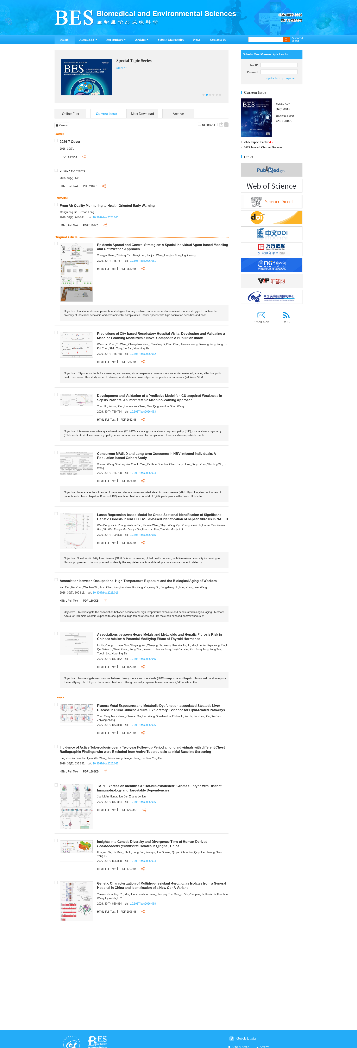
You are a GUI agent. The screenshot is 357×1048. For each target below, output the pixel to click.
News (196, 39)
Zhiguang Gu (151, 587)
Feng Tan (215, 649)
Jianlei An (103, 796)
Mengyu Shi (181, 894)
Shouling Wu (214, 464)
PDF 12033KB (129, 809)
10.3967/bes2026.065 (143, 534)
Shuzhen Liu (163, 716)
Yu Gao (76, 758)
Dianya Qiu (134, 529)
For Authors (114, 39)
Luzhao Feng (86, 212)
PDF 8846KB (69, 156)
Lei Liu (142, 796)
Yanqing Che (165, 894)
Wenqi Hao (170, 645)
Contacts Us (218, 39)
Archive (178, 114)
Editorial (61, 198)
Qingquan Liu (161, 406)
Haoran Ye (130, 406)
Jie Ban (127, 348)
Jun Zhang (130, 796)
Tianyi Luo (139, 255)
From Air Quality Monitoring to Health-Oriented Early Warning (107, 205)
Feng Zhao (136, 649)
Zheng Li (110, 645)
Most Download (142, 114)
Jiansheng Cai (201, 716)
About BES (86, 39)
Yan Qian (87, 758)
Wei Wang (201, 587)
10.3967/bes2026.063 (143, 411)
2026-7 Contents (72, 171)
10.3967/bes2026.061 (143, 260)
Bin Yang (137, 587)
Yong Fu (102, 856)
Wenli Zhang (120, 649)
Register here (272, 78)
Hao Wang (148, 716)
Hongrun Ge (104, 852)
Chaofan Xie (133, 716)
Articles (140, 39)
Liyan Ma (110, 898)
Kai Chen (102, 348)
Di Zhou (152, 464)
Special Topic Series (100, 60)
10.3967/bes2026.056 (143, 801)
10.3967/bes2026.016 (105, 592)
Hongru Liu (116, 796)
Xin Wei (108, 529)
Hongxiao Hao (150, 529)
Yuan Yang (103, 716)
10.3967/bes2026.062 (143, 353)
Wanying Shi (154, 645)
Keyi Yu (118, 894)
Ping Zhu (65, 758)
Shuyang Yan (138, 645)
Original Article (66, 237)
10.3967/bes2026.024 (143, 860)
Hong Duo (138, 852)
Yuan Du (102, 406)
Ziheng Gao (145, 406)
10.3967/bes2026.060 (105, 217)
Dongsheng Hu (169, 587)
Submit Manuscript (171, 39)
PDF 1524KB (128, 481)
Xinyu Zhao (199, 464)
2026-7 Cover (70, 141)
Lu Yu (100, 645)
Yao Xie (164, 529)
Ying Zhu (189, 649)
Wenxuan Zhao (106, 344)
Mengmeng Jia (68, 212)
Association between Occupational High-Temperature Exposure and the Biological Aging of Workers (138, 581)
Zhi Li (128, 852)
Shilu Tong (115, 348)
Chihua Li (177, 716)
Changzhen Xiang (138, 344)
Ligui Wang (188, 255)
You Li (188, 716)
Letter (59, 698)
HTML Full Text (69, 186)
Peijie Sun (123, 645)
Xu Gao (215, 716)
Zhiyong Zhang (106, 720)
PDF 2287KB (128, 361)
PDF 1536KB (128, 542)
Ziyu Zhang (182, 525)
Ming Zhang (186, 587)
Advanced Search (297, 39)
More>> (87, 67)
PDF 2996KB (128, 911)
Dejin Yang (213, 645)
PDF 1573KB (128, 666)
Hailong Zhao (213, 852)
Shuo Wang (177, 406)
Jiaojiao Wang (154, 255)
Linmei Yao (208, 525)
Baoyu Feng (184, 464)
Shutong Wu (122, 464)
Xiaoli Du (210, 894)
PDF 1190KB (91, 225)
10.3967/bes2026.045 (143, 658)
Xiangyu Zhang (106, 255)
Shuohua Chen (166, 464)
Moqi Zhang (118, 716)
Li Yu (120, 898)
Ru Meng (118, 852)
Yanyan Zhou (105, 894)
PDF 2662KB (128, 419)
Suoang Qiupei (171, 852)
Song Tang (202, 649)
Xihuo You (187, 852)
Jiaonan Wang (189, 344)
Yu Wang (121, 344)
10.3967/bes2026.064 (143, 472)
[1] (76, 272)
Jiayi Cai (177, 649)
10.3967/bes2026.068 (143, 903)
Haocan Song (163, 649)
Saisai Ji (107, 649)
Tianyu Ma (120, 529)
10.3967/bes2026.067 (105, 763)
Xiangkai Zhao (122, 587)
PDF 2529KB (128, 268)
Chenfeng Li (158, 344)
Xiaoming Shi (141, 348)
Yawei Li (149, 649)
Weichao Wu (90, 587)
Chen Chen (172, 344)
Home (64, 39)
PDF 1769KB (128, 869)
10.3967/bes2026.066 (143, 724)
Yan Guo (65, 587)
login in (290, 78)
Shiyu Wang (167, 525)
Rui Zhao (76, 587)
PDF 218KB (90, 186)
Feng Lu (221, 344)
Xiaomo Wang (105, 464)
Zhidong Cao (123, 255)
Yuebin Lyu (103, 653)
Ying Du (157, 758)
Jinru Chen (106, 587)
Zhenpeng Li (196, 894)
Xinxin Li (196, 525)
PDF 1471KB (128, 733)
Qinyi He (199, 852)
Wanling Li (184, 645)
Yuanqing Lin (153, 852)
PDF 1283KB (91, 771)
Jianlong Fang (207, 344)
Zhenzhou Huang (146, 894)
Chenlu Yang (138, 464)
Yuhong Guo (115, 406)
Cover (59, 134)
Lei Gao (146, 758)
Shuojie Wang (151, 525)
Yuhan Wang (115, 758)
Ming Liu (130, 894)
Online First (70, 114)
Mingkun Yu (199, 645)
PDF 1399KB (91, 600)
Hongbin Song (172, 255)
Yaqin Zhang (118, 525)
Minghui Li (177, 529)
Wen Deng (103, 525)
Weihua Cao (134, 525)
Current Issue (106, 114)
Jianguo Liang (132, 758)
